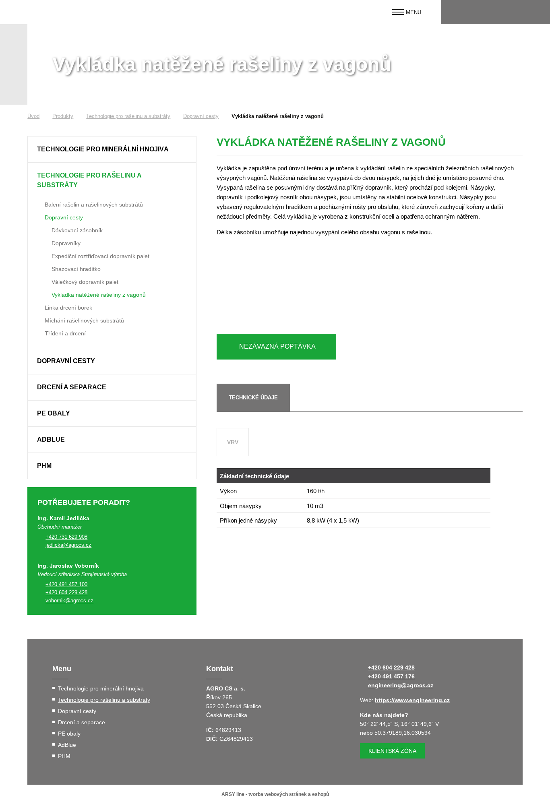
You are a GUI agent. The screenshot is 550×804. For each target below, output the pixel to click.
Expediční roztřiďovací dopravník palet (100, 256)
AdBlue (51, 439)
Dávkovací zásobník (77, 230)
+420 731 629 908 (66, 537)
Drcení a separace (71, 387)
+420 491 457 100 (66, 584)
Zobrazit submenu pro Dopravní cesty (39, 216)
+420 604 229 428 (66, 592)
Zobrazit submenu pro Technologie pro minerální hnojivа (186, 149)
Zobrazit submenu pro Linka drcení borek (39, 307)
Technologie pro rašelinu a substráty (128, 116)
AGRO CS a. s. (59, 12)
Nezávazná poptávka (277, 346)
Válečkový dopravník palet (85, 282)
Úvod (33, 116)
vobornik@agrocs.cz (69, 600)
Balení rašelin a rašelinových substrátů (94, 204)
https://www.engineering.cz (412, 700)
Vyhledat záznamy (537, 12)
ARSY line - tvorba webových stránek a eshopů (275, 794)
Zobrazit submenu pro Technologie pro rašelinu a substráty (186, 176)
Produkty (62, 116)
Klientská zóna (392, 751)
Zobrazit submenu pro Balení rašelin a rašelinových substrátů (39, 203)
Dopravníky (66, 243)
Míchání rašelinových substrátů (84, 320)
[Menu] (398, 12)
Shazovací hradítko (76, 269)
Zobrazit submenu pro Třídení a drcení (39, 332)
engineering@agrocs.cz (400, 685)
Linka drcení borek (68, 307)
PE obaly (53, 413)
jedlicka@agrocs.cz (68, 545)
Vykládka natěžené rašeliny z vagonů (99, 294)
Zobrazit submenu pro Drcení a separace (186, 387)
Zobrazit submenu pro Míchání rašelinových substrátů (39, 319)
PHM (44, 465)
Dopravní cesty (201, 116)
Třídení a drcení (65, 333)
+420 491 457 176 (391, 676)
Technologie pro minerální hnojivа (103, 149)
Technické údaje (253, 398)
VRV (232, 442)
